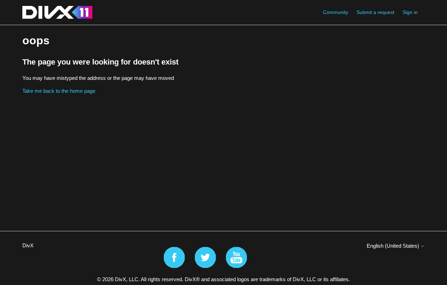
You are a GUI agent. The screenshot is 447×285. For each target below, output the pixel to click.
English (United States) (393, 246)
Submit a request (375, 12)
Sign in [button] (410, 12)
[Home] (57, 12)
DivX (28, 245)
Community (335, 12)
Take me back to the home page (58, 91)
